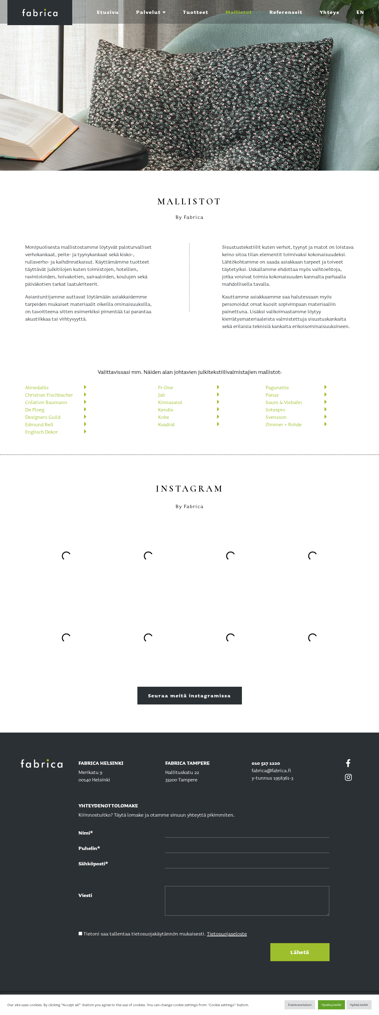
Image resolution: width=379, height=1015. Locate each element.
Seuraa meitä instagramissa (189, 695)
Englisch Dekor (41, 431)
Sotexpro (275, 409)
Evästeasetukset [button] (299, 1004)
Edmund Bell (39, 424)
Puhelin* (89, 848)
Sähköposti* (93, 863)
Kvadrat (166, 424)
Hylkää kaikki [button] (359, 1004)
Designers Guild (42, 417)
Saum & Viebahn (284, 402)
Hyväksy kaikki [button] (331, 1004)
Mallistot (239, 12)
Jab (161, 394)
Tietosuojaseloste (227, 933)
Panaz (272, 394)
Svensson (276, 417)
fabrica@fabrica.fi (271, 770)
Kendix (165, 409)
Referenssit (286, 12)
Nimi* (85, 832)
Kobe (163, 417)
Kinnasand (170, 402)
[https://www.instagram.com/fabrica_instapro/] (348, 777)
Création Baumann (46, 402)
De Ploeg (34, 409)
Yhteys (329, 12)
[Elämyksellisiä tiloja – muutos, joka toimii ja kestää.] (39, 12)
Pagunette (277, 387)
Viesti (85, 895)
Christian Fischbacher (49, 394)
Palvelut (148, 12)
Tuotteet (195, 12)
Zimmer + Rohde (284, 424)
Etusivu (108, 12)
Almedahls (37, 387)
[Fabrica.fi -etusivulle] (45, 763)
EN (360, 12)
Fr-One (165, 387)
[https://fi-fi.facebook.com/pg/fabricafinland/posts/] (348, 764)
